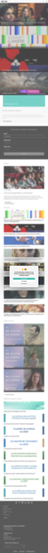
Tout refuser (24, 281)
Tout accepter (24, 278)
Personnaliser (24, 283)
